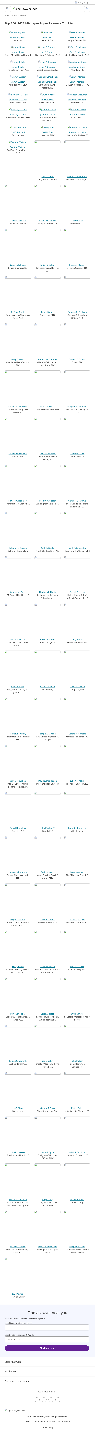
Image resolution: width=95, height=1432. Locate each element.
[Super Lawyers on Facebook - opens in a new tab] (37, 1399)
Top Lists (14, 15)
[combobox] (47, 1327)
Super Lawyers (13, 1361)
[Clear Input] (86, 1327)
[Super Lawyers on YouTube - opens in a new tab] (50, 1399)
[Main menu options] (8, 9)
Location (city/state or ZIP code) (19, 1335)
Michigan (23, 15)
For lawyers (11, 1371)
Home (7, 15)
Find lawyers (47, 1348)
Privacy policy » (53, 1421)
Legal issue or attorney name (18, 1323)
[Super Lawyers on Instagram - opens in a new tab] (44, 1399)
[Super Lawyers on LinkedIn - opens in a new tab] (57, 1399)
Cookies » (65, 1421)
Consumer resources (17, 1381)
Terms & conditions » (35, 1421)
